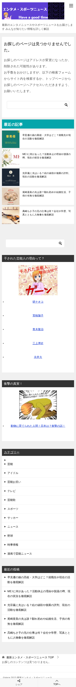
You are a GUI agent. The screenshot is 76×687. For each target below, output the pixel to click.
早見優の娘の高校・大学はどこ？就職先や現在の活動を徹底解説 (46, 137)
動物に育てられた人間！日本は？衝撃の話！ (38, 425)
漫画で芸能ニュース (19, 553)
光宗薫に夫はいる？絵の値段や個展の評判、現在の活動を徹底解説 (46, 175)
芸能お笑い (14, 481)
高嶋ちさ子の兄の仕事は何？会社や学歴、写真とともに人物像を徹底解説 (46, 213)
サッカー (12, 517)
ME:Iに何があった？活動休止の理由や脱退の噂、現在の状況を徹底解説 (46, 156)
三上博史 (38, 343)
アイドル (12, 472)
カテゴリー (11, 452)
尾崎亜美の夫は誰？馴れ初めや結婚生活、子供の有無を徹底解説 (46, 194)
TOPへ (56, 684)
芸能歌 (11, 499)
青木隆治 (38, 329)
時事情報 (12, 544)
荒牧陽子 (38, 315)
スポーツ (12, 508)
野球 (10, 535)
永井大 (38, 357)
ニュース (12, 526)
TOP (30, 657)
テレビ (11, 491)
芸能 (10, 464)
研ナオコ (38, 301)
